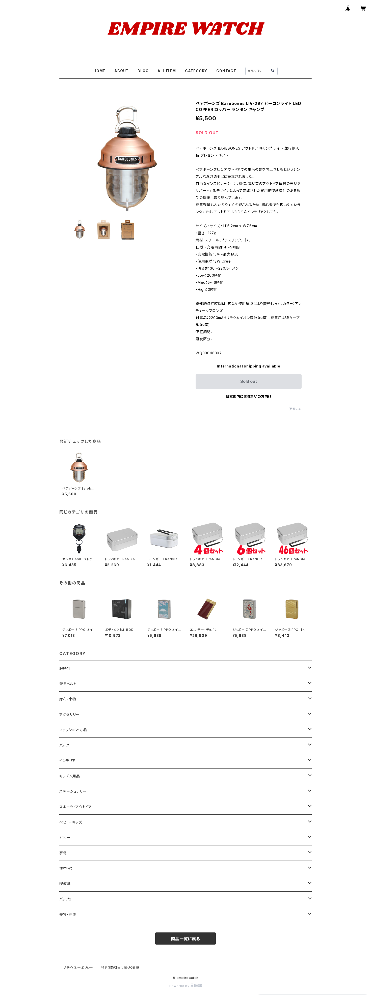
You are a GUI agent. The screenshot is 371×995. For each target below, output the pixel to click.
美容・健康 (67, 914)
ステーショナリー (72, 791)
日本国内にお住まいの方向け (248, 396)
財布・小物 (67, 699)
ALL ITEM (166, 71)
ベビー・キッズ (70, 822)
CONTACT (226, 71)
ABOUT (121, 71)
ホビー (64, 837)
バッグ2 (65, 899)
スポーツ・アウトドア (75, 807)
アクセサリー (69, 714)
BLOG (143, 71)
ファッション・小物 (73, 730)
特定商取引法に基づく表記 (120, 968)
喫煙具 (64, 884)
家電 (63, 853)
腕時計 (64, 668)
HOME (99, 71)
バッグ (64, 745)
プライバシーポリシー (78, 968)
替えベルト (67, 683)
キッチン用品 (69, 776)
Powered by (180, 986)
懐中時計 (66, 868)
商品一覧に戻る (185, 938)
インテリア (67, 760)
